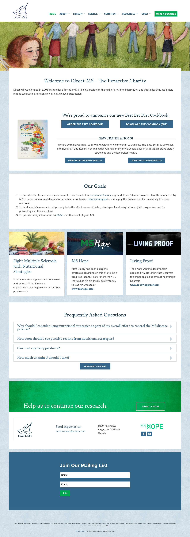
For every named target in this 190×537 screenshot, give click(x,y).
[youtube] (149, 434)
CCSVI (60, 215)
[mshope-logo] (152, 425)
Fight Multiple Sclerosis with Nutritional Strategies (35, 266)
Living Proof (141, 261)
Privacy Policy (80, 531)
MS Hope (80, 261)
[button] (95, 327)
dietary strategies (97, 199)
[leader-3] (153, 233)
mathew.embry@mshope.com (70, 431)
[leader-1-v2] (36, 233)
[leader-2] (95, 233)
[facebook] (143, 434)
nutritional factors (101, 195)
